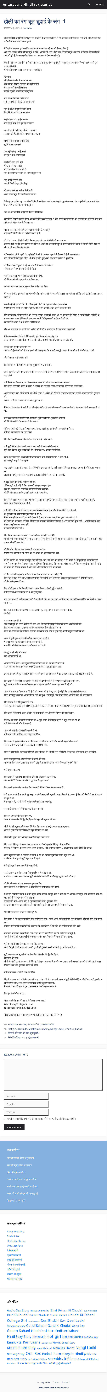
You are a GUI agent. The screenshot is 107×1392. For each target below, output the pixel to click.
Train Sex (11, 1363)
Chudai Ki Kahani (81, 1315)
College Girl (17, 1320)
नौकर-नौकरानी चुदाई (16, 1264)
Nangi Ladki (57, 1028)
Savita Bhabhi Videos (37, 1359)
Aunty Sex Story (15, 1231)
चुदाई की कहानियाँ (14, 1259)
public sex (90, 1354)
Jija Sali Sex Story (91, 1337)
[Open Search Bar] (89, 4)
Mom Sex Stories (63, 1348)
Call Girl (33, 1315)
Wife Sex (42, 1363)
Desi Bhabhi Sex (53, 1320)
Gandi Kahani (36, 1325)
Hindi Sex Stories (17, 1024)
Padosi (79, 1028)
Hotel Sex (39, 1337)
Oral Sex (69, 1028)
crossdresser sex (34, 1321)
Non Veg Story (16, 1354)
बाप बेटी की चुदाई (14, 1274)
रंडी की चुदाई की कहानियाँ (60, 1363)
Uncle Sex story (26, 1363)
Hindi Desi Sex (42, 1330)
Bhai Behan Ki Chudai (66, 1310)
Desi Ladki (76, 1320)
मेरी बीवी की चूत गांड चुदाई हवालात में (23, 1037)
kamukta (22, 1028)
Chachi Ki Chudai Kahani (53, 1315)
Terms (56, 1382)
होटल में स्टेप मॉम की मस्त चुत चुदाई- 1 (24, 1033)
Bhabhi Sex (13, 1236)
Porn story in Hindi (68, 1353)
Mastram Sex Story (38, 1028)
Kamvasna (32, 1342)
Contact (66, 1382)
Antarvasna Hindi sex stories (27, 4)
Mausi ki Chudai (44, 1348)
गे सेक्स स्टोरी (33, 1024)
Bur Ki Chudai (17, 1315)
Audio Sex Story (18, 1310)
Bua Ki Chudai (90, 1310)
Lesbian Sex (47, 1343)
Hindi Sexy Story (19, 1336)
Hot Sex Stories (72, 1337)
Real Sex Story (17, 1359)
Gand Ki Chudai (59, 1325)
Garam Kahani (18, 1330)
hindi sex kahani (66, 1330)
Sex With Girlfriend (62, 1358)
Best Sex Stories (39, 1310)
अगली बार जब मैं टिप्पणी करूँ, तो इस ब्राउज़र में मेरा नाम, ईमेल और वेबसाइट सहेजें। (41, 1118)
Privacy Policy (43, 1382)
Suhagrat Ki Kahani (88, 1359)
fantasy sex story (16, 1325)
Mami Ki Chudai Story (64, 1342)
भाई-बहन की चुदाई (14, 1278)
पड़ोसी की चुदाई (13, 1269)
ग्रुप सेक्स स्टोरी (47, 1024)
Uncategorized (15, 1245)
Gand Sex (78, 1326)
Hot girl (12, 1028)
